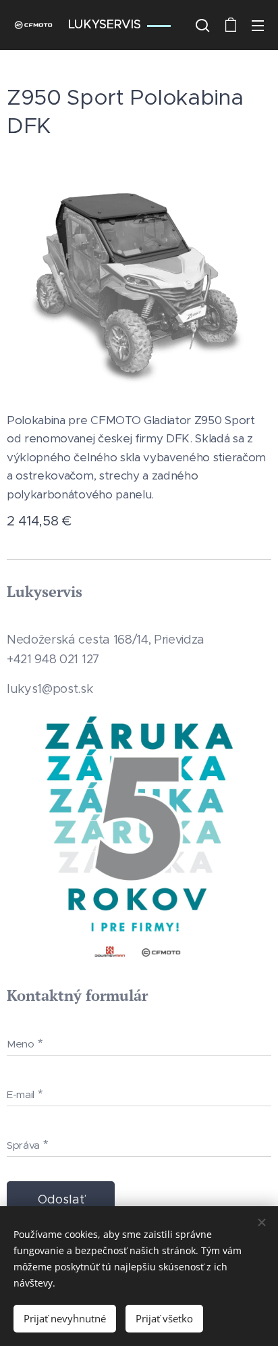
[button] (202, 25)
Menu (257, 24)
